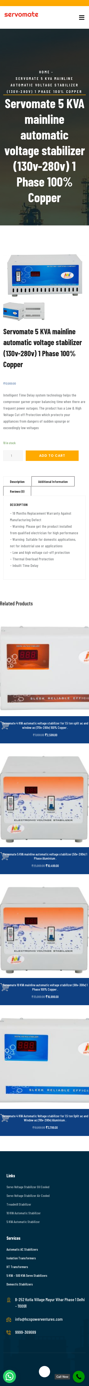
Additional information (53, 481)
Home (44, 71)
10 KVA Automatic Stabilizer (23, 1213)
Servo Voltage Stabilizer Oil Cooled (27, 1187)
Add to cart (52, 455)
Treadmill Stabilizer (18, 1204)
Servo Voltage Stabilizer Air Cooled (27, 1195)
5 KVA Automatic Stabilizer (23, 1222)
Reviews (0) (17, 491)
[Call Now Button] (79, 1377)
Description (17, 481)
